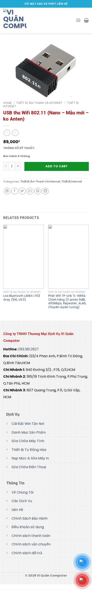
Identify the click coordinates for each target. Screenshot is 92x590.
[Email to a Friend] (30, 191)
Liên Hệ (17, 509)
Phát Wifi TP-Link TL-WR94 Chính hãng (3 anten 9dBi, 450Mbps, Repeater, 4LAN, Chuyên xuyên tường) (67, 301)
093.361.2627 (28, 349)
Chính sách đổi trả (27, 553)
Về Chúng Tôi (22, 492)
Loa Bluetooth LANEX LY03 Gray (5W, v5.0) (21, 298)
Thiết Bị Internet (71, 181)
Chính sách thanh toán (31, 535)
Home (7, 103)
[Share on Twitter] (22, 191)
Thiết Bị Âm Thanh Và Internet (39, 103)
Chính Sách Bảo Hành (29, 518)
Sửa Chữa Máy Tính (28, 440)
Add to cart (56, 166)
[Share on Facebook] (14, 191)
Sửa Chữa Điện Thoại (29, 467)
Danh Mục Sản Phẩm (29, 432)
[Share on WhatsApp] (7, 191)
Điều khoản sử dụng (28, 526)
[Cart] (86, 20)
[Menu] (78, 20)
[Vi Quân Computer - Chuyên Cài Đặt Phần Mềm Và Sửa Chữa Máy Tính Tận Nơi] (24, 20)
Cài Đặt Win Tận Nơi (28, 423)
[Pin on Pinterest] (37, 191)
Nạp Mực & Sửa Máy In (30, 458)
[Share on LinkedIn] (45, 191)
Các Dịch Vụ (22, 500)
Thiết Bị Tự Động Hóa (29, 449)
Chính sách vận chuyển (31, 544)
